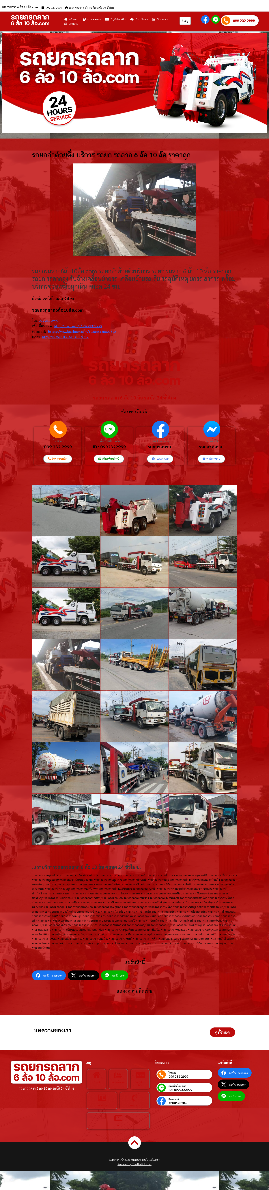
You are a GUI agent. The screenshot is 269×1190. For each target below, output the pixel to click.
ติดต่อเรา (135, 1105)
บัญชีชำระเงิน (140, 1083)
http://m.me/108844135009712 (65, 337)
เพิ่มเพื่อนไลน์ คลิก (109, 441)
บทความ (118, 1125)
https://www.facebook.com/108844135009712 (82, 331)
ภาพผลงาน (118, 1082)
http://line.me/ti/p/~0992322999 (78, 326)
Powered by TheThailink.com (135, 1164)
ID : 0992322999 (109, 447)
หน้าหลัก (96, 1082)
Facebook (174, 1099)
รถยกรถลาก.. (160, 447)
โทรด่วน (58, 441)
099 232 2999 (244, 20)
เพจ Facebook (160, 441)
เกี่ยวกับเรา (102, 1105)
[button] (222, 1032)
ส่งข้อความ (212, 441)
